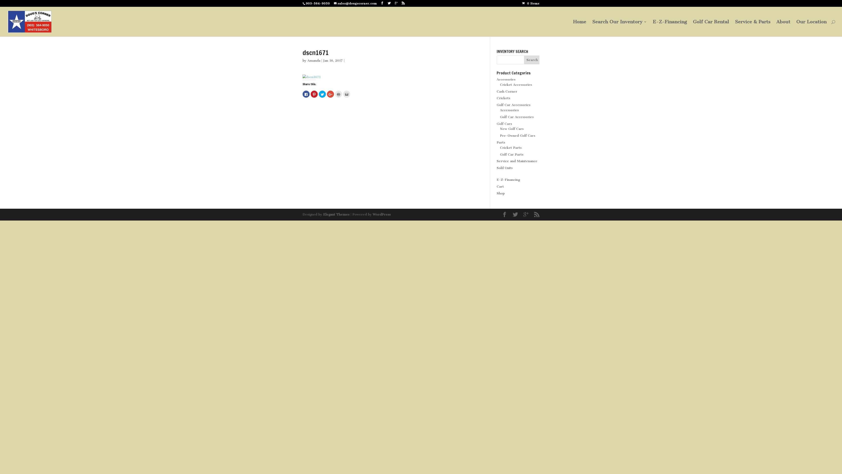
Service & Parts (753, 22)
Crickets (503, 98)
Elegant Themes (336, 214)
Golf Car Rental (711, 22)
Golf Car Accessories (513, 105)
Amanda (313, 61)
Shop (501, 193)
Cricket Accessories (516, 85)
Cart (500, 187)
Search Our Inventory (617, 22)
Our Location (811, 22)
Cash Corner (507, 91)
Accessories (506, 79)
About (783, 22)
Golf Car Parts (511, 154)
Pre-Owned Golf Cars (517, 136)
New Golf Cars (512, 129)
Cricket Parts (511, 148)
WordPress (382, 214)
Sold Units (505, 168)
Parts (501, 142)
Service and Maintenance (517, 161)
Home (579, 22)
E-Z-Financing (670, 22)
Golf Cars (504, 124)
